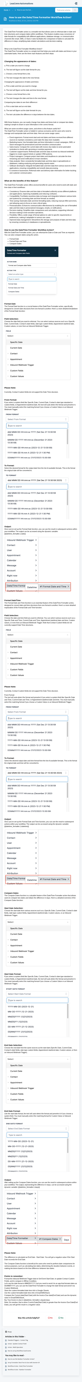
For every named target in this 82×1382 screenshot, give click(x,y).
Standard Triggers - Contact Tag (18, 1340)
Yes (62, 1318)
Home (6, 10)
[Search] (75, 10)
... (12, 10)
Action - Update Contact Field (17, 1344)
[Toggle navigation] (76, 3)
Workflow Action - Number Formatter (19, 1370)
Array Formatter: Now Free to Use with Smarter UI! (24, 1362)
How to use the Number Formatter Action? (21, 1359)
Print (10, 1332)
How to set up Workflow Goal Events (19, 1351)
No (51, 1318)
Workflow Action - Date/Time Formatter (20, 1366)
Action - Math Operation (15, 1347)
